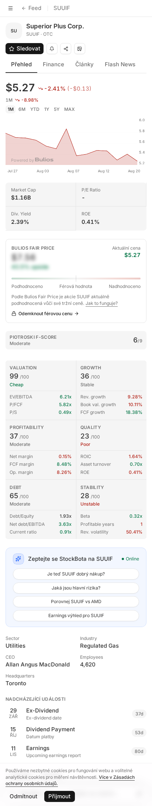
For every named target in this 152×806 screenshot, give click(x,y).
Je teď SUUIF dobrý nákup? (76, 574)
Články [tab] (84, 64)
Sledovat (28, 48)
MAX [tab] (69, 109)
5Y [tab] (56, 109)
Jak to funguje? (102, 303)
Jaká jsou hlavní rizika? (76, 588)
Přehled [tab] (21, 64)
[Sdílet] (65, 48)
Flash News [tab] (120, 64)
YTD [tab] (34, 109)
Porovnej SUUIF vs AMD (76, 601)
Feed (34, 7)
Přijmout (59, 796)
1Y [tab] (46, 109)
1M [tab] (11, 109)
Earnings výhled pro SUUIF (76, 615)
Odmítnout (23, 796)
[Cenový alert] (52, 48)
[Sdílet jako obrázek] (79, 48)
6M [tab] (21, 109)
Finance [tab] (53, 64)
